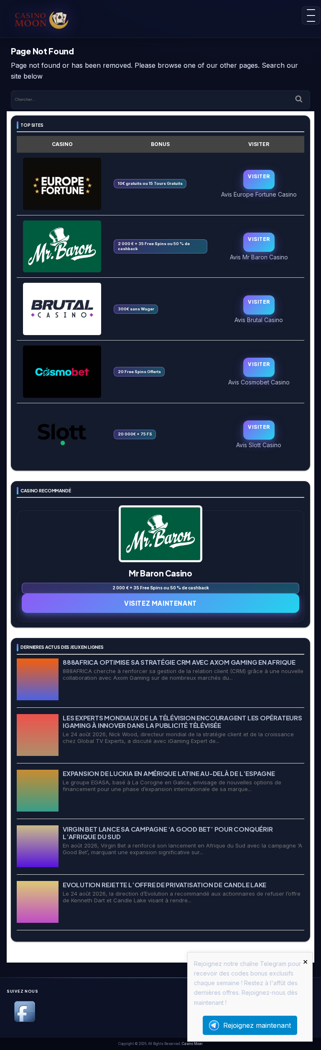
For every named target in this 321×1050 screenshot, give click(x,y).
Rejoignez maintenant (257, 1025)
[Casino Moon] (42, 18)
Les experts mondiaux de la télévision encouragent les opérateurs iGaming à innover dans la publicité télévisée (182, 721)
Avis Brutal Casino (258, 319)
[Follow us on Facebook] (24, 1020)
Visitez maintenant (160, 603)
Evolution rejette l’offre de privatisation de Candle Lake (164, 885)
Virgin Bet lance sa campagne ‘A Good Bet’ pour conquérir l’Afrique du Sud (168, 832)
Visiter (259, 176)
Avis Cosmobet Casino (259, 382)
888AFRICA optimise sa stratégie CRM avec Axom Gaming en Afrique (179, 662)
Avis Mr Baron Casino (259, 257)
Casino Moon (192, 1044)
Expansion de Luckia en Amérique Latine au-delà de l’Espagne (169, 773)
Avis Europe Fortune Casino (259, 194)
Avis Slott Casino (258, 444)
